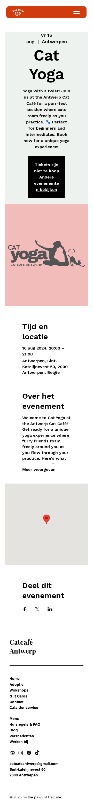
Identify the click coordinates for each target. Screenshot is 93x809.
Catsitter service (24, 708)
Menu (14, 719)
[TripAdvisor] (12, 753)
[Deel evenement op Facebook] (24, 609)
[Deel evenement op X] (37, 609)
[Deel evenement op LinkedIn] (50, 609)
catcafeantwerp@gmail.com (34, 764)
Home (15, 679)
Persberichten (22, 736)
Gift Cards (18, 696)
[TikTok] (37, 753)
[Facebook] (29, 753)
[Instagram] (21, 753)
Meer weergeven (39, 469)
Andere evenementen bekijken (46, 183)
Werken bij (19, 742)
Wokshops (19, 690)
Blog (14, 730)
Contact (17, 702)
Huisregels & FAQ (25, 724)
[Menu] (69, 12)
